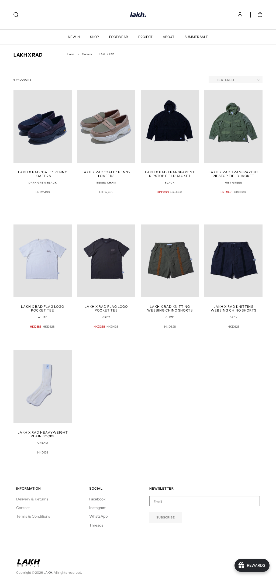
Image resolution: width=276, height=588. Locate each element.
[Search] (16, 14)
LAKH (47, 572)
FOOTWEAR (118, 37)
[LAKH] (138, 14)
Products (87, 54)
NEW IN (74, 37)
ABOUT (168, 37)
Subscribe (165, 517)
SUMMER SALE (196, 37)
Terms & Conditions (33, 516)
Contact (23, 507)
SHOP (94, 37)
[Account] (239, 14)
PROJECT (145, 37)
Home (70, 54)
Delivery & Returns (32, 499)
